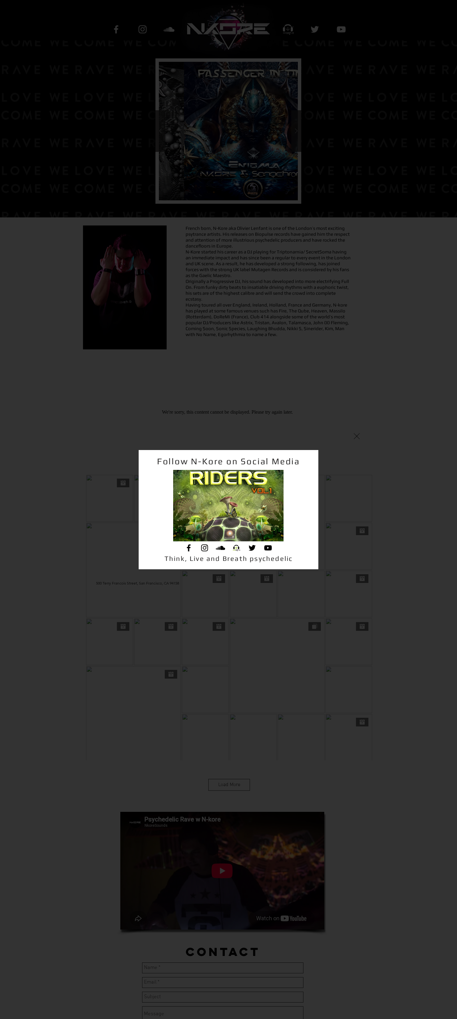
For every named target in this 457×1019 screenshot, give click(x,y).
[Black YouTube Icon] (268, 548)
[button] (357, 436)
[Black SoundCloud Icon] (220, 548)
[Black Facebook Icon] (188, 548)
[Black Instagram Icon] (204, 548)
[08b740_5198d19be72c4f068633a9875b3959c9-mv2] (236, 548)
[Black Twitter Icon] (252, 548)
